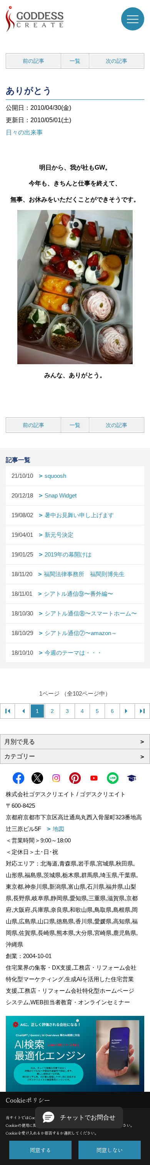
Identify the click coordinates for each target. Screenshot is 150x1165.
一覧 (75, 61)
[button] (79, 1117)
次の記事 (116, 61)
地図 (58, 828)
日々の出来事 (24, 132)
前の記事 (33, 61)
